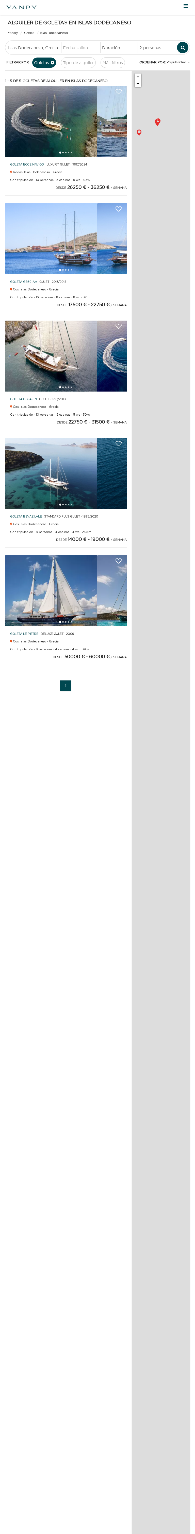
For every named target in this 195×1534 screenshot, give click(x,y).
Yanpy (13, 33)
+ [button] (138, 76)
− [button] (138, 83)
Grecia (29, 33)
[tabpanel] (51, 121)
